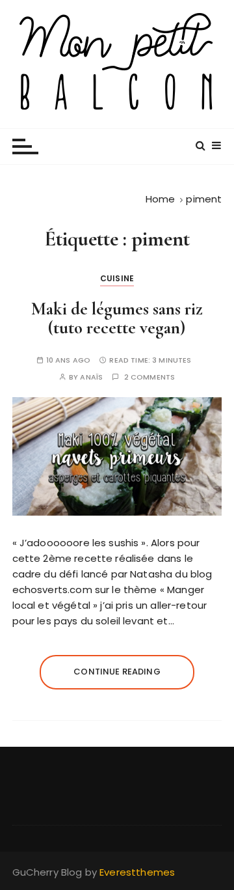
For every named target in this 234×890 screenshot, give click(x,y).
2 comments (150, 377)
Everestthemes (137, 872)
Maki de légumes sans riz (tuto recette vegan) (117, 318)
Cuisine (117, 278)
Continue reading (116, 671)
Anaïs (91, 377)
